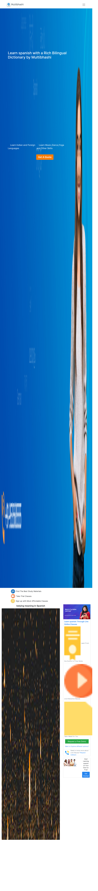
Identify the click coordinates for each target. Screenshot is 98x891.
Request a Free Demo (77, 741)
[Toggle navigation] (84, 5)
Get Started (86, 775)
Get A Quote (45, 157)
